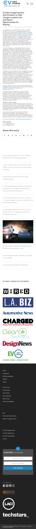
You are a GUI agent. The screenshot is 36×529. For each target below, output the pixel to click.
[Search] (26, 3)
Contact (5, 439)
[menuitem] (26, 3)
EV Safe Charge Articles (9, 430)
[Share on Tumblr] (20, 135)
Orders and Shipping (8, 401)
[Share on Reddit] (27, 135)
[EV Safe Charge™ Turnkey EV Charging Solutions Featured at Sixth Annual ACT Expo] (18, 242)
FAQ (4, 413)
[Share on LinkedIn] (16, 135)
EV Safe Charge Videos (9, 436)
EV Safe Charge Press (8, 433)
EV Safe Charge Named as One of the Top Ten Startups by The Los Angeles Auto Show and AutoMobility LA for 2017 (17, 212)
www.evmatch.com (24, 33)
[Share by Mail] (31, 135)
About (4, 370)
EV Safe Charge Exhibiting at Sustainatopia (15, 265)
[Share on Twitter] (8, 135)
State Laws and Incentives (10, 416)
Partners (5, 379)
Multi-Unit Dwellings (8, 376)
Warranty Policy (7, 396)
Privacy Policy (6, 390)
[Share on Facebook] (5, 135)
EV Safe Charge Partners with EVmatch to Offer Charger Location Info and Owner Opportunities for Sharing (17, 167)
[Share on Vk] (24, 135)
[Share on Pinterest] (12, 135)
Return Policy (6, 398)
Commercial (6, 373)
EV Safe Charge (27, 27)
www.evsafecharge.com (25, 119)
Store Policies (6, 393)
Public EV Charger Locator (9, 419)
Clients (4, 382)
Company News (18, 27)
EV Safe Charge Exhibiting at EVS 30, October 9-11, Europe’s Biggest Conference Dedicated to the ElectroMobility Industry (18, 200)
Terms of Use (6, 387)
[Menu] (30, 3)
